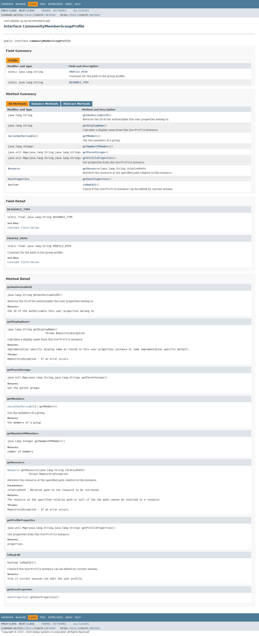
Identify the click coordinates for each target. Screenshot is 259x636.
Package (21, 4)
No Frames (60, 10)
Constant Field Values (23, 227)
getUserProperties (95, 178)
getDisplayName (93, 125)
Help (78, 4)
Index (68, 4)
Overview (7, 4)
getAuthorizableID (95, 115)
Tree (43, 4)
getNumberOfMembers (96, 146)
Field (28, 15)
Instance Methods (44, 103)
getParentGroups (94, 152)
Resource (14, 168)
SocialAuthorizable (21, 136)
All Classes (81, 10)
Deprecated (55, 4)
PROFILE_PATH (78, 71)
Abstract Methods (76, 103)
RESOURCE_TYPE (79, 82)
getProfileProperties (98, 157)
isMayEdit (89, 184)
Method (50, 15)
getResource (91, 168)
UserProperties (18, 178)
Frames (46, 10)
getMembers (90, 136)
